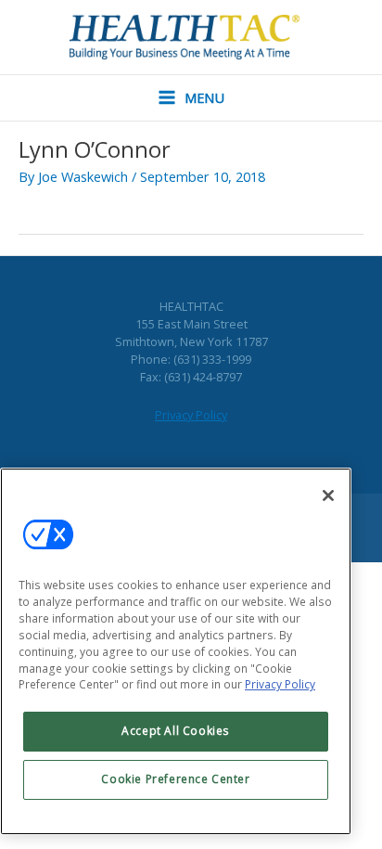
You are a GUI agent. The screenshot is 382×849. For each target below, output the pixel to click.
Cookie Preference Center (175, 779)
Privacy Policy (191, 414)
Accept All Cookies (175, 731)
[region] (175, 652)
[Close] (328, 495)
